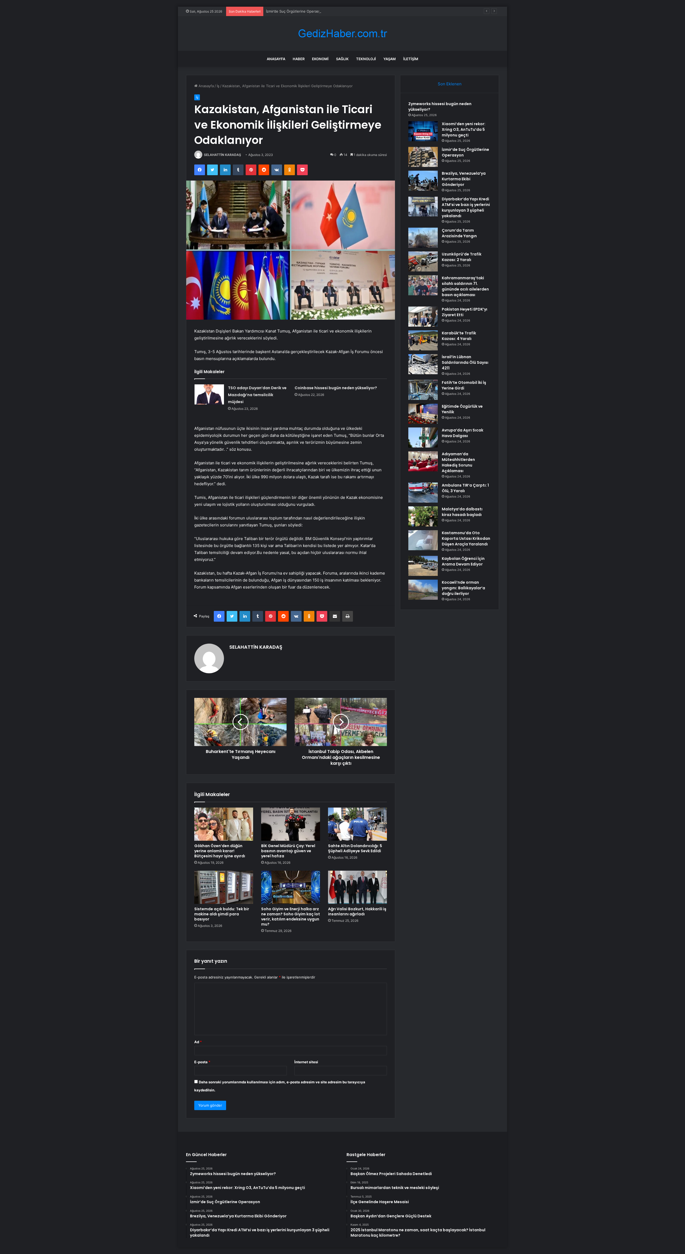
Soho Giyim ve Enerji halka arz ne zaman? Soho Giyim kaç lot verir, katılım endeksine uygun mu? (290, 916)
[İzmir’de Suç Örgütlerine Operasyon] (423, 157)
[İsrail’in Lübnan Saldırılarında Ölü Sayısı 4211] (423, 364)
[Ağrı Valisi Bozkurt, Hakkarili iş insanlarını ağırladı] (357, 887)
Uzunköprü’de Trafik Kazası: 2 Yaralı (461, 256)
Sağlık (342, 59)
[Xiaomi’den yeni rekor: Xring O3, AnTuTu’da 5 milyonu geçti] (423, 131)
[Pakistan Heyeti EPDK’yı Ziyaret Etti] (423, 317)
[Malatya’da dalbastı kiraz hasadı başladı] (423, 516)
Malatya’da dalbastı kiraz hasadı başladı (462, 511)
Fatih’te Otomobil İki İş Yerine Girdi (464, 385)
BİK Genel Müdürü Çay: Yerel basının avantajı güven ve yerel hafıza (288, 851)
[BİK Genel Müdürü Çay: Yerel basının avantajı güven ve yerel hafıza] (290, 824)
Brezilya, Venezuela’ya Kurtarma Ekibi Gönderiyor (464, 179)
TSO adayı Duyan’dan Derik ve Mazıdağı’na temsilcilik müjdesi (257, 394)
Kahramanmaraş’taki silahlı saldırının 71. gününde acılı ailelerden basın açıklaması (465, 286)
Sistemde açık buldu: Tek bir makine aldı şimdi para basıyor (221, 914)
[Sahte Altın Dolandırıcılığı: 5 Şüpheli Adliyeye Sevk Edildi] (357, 824)
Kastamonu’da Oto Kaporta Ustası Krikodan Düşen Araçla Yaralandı (466, 538)
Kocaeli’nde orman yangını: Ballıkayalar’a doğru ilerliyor (463, 588)
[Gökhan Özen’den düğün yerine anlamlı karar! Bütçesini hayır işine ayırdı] (223, 824)
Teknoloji (366, 59)
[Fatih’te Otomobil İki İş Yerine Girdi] (423, 390)
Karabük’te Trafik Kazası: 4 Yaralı (459, 335)
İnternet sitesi (306, 1062)
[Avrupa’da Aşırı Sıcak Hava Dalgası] (423, 437)
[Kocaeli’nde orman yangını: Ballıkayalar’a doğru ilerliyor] (423, 590)
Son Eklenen (450, 83)
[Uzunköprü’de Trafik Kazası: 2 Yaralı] (423, 261)
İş (218, 86)
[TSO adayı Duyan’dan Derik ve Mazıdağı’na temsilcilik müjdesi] (209, 394)
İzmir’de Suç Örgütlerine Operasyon (295, 11)
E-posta (202, 1062)
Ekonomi (320, 59)
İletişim (410, 59)
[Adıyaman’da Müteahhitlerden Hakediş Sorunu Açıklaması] (423, 461)
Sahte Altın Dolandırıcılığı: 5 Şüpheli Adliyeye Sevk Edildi (355, 848)
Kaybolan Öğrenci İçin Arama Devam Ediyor (463, 561)
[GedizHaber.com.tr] (342, 33)
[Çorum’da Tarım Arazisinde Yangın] (423, 238)
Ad (198, 1042)
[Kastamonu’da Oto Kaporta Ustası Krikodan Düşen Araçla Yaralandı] (423, 540)
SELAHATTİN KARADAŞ (222, 155)
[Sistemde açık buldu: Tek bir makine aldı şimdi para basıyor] (223, 887)
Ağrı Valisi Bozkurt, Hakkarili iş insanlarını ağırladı (357, 911)
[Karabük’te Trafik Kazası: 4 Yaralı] (423, 340)
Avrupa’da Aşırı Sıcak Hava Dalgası (462, 432)
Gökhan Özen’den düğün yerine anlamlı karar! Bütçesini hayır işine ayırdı (219, 851)
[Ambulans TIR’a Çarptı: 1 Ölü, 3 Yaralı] (423, 493)
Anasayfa (276, 59)
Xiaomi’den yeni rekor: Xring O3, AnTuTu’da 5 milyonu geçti (463, 129)
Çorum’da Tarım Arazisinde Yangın (459, 233)
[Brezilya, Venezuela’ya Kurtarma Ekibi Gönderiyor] (423, 181)
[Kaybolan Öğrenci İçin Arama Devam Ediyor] (423, 566)
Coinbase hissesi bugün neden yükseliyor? (336, 388)
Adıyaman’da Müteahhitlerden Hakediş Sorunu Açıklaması (458, 462)
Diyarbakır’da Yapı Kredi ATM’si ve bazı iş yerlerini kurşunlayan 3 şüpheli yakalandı (466, 207)
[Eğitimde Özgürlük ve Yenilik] (423, 414)
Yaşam (389, 59)
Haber (299, 59)
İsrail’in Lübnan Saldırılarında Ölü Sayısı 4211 (465, 362)
